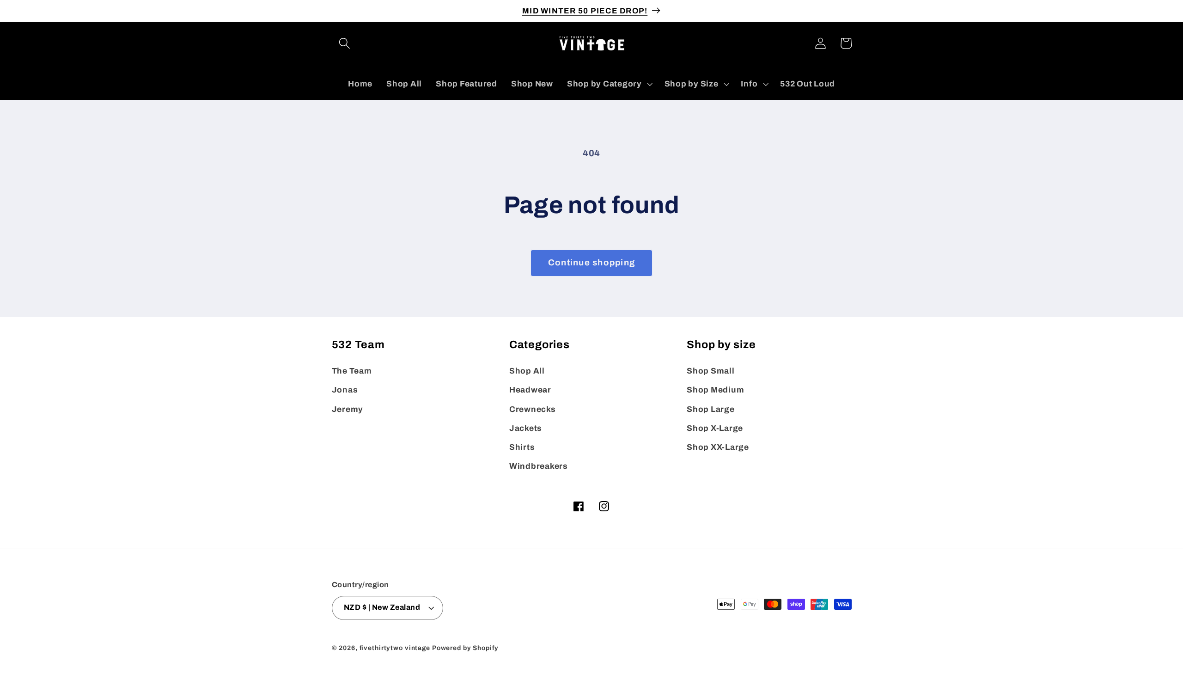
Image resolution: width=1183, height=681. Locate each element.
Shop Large (711, 409)
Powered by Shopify (465, 647)
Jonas (345, 390)
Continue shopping (591, 262)
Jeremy (348, 409)
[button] (344, 43)
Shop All (527, 371)
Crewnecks (532, 409)
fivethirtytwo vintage (395, 647)
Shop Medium (715, 390)
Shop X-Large (715, 428)
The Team (352, 371)
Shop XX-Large (718, 447)
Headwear (530, 390)
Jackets (525, 428)
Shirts (522, 447)
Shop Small (711, 371)
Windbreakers (538, 466)
